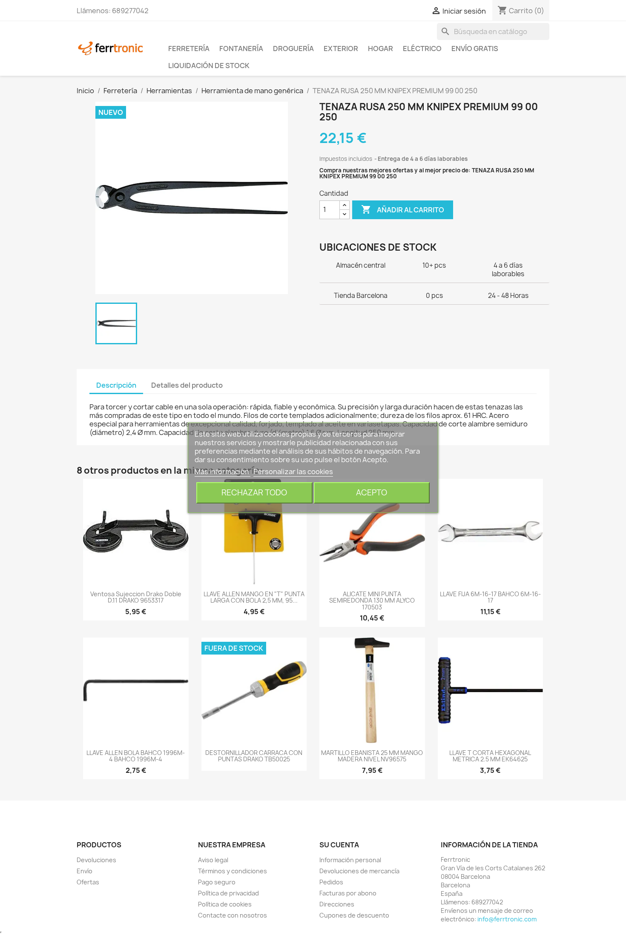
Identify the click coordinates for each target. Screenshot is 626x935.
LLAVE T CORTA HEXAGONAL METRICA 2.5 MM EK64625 (490, 756)
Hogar (380, 48)
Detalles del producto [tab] (187, 385)
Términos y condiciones (232, 871)
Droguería (293, 48)
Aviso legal (213, 860)
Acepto (371, 492)
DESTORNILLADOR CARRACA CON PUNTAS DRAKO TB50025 (253, 756)
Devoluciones (96, 860)
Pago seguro (216, 882)
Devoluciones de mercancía (359, 871)
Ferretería (189, 48)
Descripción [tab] (116, 385)
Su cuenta (339, 844)
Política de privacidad (228, 893)
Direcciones (336, 904)
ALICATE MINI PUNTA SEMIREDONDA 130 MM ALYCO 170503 (372, 600)
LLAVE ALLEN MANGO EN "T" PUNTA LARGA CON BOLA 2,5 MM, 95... (254, 597)
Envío (84, 871)
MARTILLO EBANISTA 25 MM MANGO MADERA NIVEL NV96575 (372, 756)
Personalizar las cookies (293, 471)
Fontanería (241, 48)
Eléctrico (422, 48)
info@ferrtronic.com (507, 919)
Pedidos (331, 882)
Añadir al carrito (402, 209)
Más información (222, 471)
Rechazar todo (254, 492)
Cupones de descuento (354, 915)
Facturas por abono (347, 893)
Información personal (350, 860)
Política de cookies (225, 904)
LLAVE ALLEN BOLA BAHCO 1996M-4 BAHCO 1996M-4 (135, 756)
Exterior (341, 48)
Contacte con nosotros (232, 915)
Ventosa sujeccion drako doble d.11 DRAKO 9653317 (135, 597)
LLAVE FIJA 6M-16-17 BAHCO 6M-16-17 (490, 597)
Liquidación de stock (209, 65)
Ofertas (88, 882)
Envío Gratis (474, 48)
